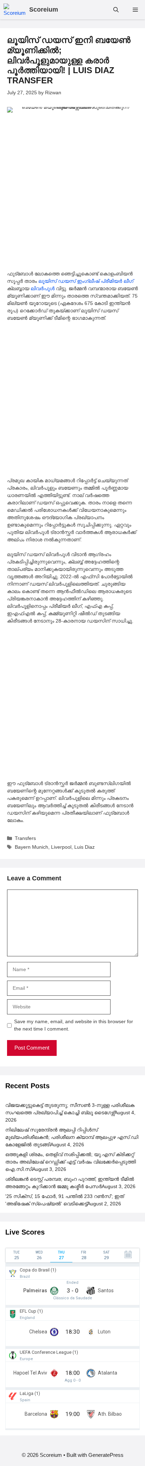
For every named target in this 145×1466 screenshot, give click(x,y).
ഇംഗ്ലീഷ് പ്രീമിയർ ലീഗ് (105, 281)
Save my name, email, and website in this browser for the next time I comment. (73, 1025)
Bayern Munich (31, 847)
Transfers (25, 838)
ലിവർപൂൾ (43, 288)
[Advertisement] (72, 194)
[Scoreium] (15, 9)
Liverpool (61, 847)
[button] (116, 9)
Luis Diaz (84, 847)
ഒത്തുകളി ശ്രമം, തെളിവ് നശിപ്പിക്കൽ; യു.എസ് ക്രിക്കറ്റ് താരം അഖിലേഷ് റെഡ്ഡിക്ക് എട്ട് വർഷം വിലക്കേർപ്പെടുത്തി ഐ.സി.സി (70, 1162)
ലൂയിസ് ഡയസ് (57, 281)
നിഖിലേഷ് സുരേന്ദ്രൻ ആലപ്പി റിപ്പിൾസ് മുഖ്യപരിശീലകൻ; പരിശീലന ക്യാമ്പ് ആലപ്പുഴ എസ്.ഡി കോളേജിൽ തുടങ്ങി (71, 1137)
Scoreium (43, 9)
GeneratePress (106, 1455)
